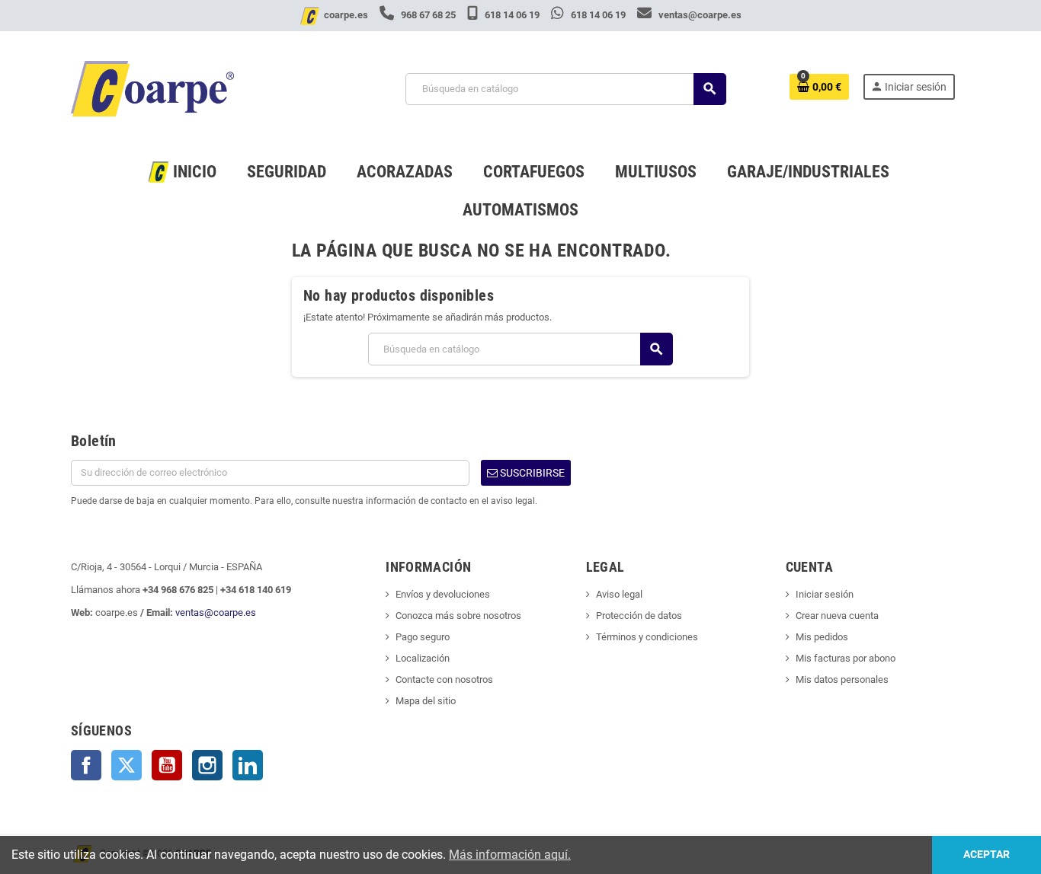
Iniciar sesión (825, 594)
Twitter (126, 765)
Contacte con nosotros (444, 679)
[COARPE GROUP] (152, 88)
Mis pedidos (822, 637)
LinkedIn (247, 765)
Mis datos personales (842, 679)
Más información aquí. (510, 854)
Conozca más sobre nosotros (458, 615)
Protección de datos (639, 615)
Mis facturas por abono (845, 658)
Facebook (86, 765)
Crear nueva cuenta (837, 615)
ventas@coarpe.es (699, 15)
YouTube (167, 765)
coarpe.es (346, 15)
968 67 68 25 (428, 15)
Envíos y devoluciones (443, 594)
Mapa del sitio (426, 701)
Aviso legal (619, 594)
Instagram (207, 765)
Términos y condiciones (647, 637)
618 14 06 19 (512, 15)
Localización (423, 658)
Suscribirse (531, 473)
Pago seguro (423, 637)
